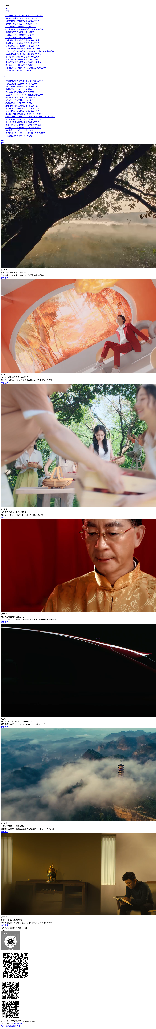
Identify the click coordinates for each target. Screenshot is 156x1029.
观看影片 (4, 278)
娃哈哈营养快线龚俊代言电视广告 (22, 21)
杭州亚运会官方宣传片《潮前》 (21, 18)
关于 (7, 8)
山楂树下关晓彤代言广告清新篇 (21, 24)
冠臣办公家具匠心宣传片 (18, 71)
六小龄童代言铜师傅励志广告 (20, 27)
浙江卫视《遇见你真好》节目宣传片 (23, 60)
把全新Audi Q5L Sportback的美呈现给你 (24, 29)
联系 (7, 11)
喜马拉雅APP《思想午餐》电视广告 (23, 49)
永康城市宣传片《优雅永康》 (20, 32)
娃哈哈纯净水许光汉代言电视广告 (22, 40)
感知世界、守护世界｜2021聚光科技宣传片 (26, 68)
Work (3, 77)
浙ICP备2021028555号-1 (10, 1026)
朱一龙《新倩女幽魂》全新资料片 (22, 57)
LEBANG (18, 1023)
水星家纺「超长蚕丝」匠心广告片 (22, 43)
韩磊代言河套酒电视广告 (18, 38)
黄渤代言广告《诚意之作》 (19, 35)
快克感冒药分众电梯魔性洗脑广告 (22, 46)
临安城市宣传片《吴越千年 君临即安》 (24, 16)
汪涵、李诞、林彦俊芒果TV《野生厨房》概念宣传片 (30, 51)
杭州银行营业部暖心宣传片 (19, 65)
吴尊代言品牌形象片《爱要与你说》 (23, 54)
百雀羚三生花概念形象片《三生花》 (23, 62)
